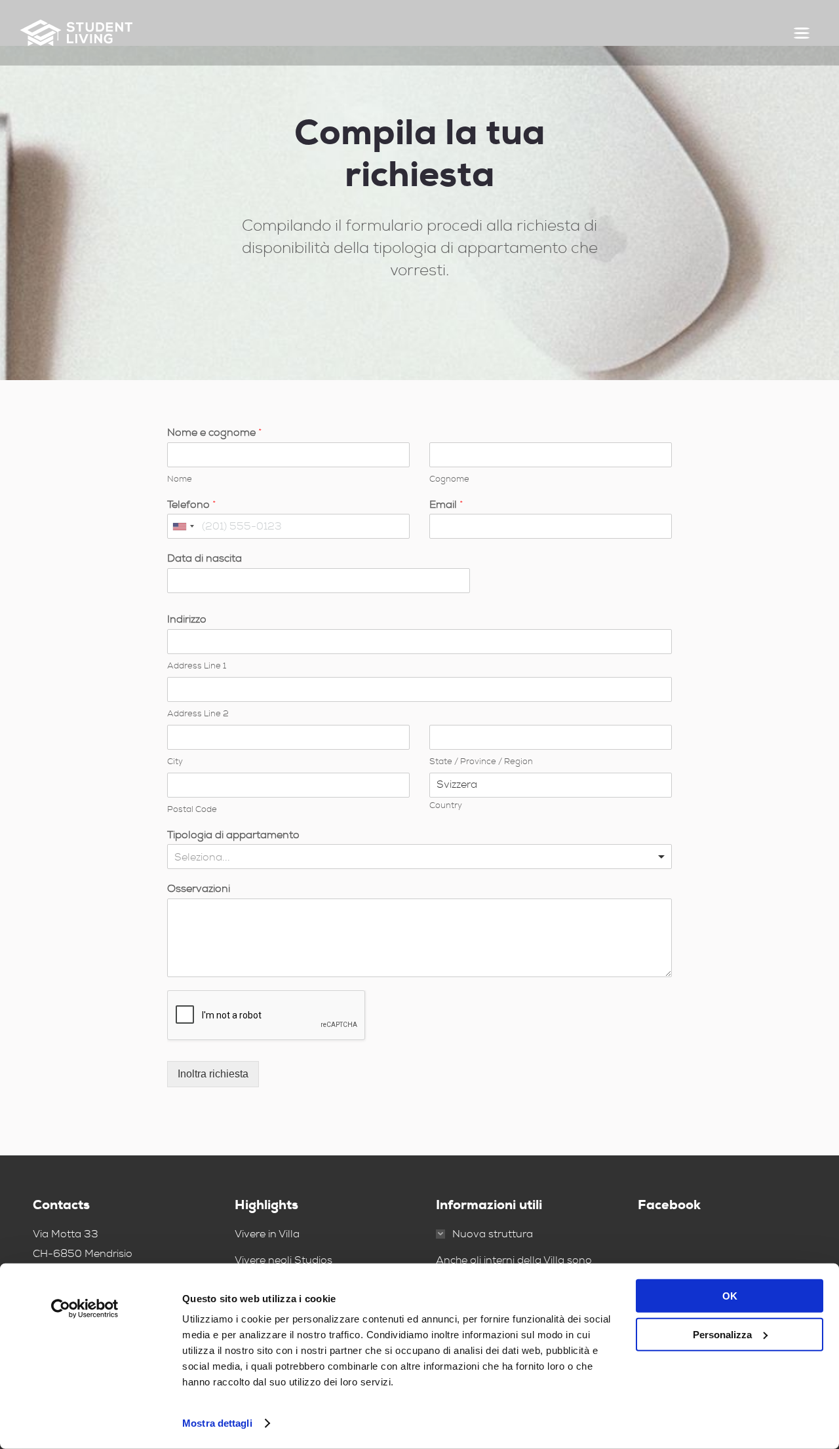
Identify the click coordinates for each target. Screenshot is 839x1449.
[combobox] (183, 526)
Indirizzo (186, 619)
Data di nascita (204, 558)
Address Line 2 (198, 713)
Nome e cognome (214, 432)
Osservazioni (198, 888)
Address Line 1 (196, 666)
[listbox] (419, 856)
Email (446, 504)
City (175, 761)
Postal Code (192, 809)
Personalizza (722, 1334)
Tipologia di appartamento (233, 834)
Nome (179, 479)
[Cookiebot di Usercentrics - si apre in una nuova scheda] (85, 1309)
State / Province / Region (481, 761)
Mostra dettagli (217, 1423)
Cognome (449, 479)
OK (729, 1296)
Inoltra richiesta (213, 1073)
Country (445, 805)
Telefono (191, 504)
